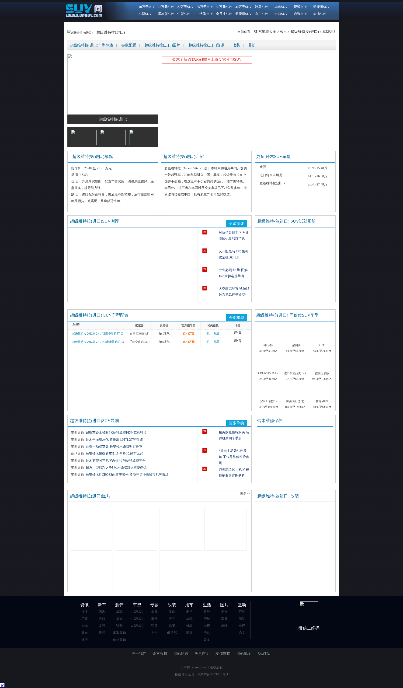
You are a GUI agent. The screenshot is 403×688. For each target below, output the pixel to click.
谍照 (102, 626)
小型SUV (145, 14)
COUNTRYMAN (268, 373)
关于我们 (139, 654)
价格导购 (119, 640)
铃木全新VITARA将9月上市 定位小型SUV (207, 59)
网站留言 (181, 654)
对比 (119, 619)
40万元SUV (243, 7)
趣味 (224, 626)
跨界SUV (261, 7)
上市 (154, 633)
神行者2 (268, 345)
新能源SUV (243, 14)
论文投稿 (160, 654)
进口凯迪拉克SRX (295, 373)
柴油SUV (319, 14)
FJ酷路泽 (295, 345)
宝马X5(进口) (268, 401)
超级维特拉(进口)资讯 (206, 45)
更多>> (245, 493)
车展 (224, 619)
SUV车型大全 (265, 32)
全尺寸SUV (224, 14)
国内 (102, 612)
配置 (216, 333)
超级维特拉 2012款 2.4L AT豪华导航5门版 (97, 333)
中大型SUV (205, 14)
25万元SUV (205, 7)
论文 (242, 633)
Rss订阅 (263, 654)
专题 (154, 605)
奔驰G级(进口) (295, 401)
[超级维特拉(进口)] (80, 32)
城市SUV (281, 7)
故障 (189, 619)
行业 (84, 612)
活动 (207, 633)
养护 (252, 45)
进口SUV (281, 14)
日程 (102, 633)
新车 (102, 605)
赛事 (189, 633)
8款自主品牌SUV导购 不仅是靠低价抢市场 (234, 457)
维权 (189, 626)
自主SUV (261, 14)
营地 (207, 619)
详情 (237, 333)
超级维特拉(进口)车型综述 (91, 45)
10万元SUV (147, 7)
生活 (207, 605)
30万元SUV (224, 7)
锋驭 (263, 167)
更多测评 (236, 224)
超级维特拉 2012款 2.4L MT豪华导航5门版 (98, 341)
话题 (154, 626)
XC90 (322, 345)
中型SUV (183, 14)
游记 (207, 626)
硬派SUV (300, 7)
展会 (84, 633)
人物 (84, 626)
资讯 (84, 605)
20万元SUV (185, 7)
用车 (189, 605)
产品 (172, 619)
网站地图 (243, 654)
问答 (242, 619)
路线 (207, 612)
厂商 (84, 619)
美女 (224, 612)
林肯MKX (322, 401)
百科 (242, 612)
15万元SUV (166, 7)
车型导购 (119, 633)
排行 (84, 640)
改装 (236, 45)
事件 (154, 619)
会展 (154, 612)
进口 (102, 619)
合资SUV (300, 14)
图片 (209, 333)
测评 (119, 605)
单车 (119, 612)
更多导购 (236, 423)
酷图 (172, 626)
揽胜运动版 (322, 373)
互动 (242, 605)
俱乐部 (172, 633)
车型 (137, 605)
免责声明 (202, 654)
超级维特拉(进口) (110, 32)
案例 (172, 612)
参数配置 (128, 45)
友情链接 (222, 654)
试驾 (119, 626)
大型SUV (136, 626)
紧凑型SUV (166, 14)
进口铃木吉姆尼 (271, 175)
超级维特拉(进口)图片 (162, 45)
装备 (207, 640)
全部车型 (236, 318)
